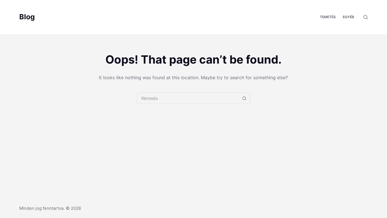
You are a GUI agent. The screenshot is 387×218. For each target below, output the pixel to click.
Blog (27, 16)
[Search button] (244, 98)
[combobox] (188, 98)
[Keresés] (365, 17)
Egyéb (348, 17)
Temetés (328, 17)
